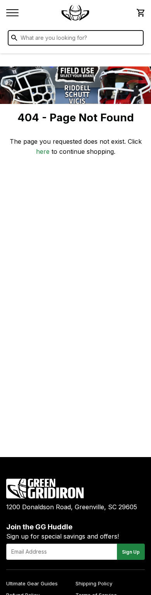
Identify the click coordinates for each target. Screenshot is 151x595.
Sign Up (131, 552)
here (43, 151)
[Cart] (140, 12)
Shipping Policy (94, 583)
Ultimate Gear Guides (32, 583)
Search (136, 39)
